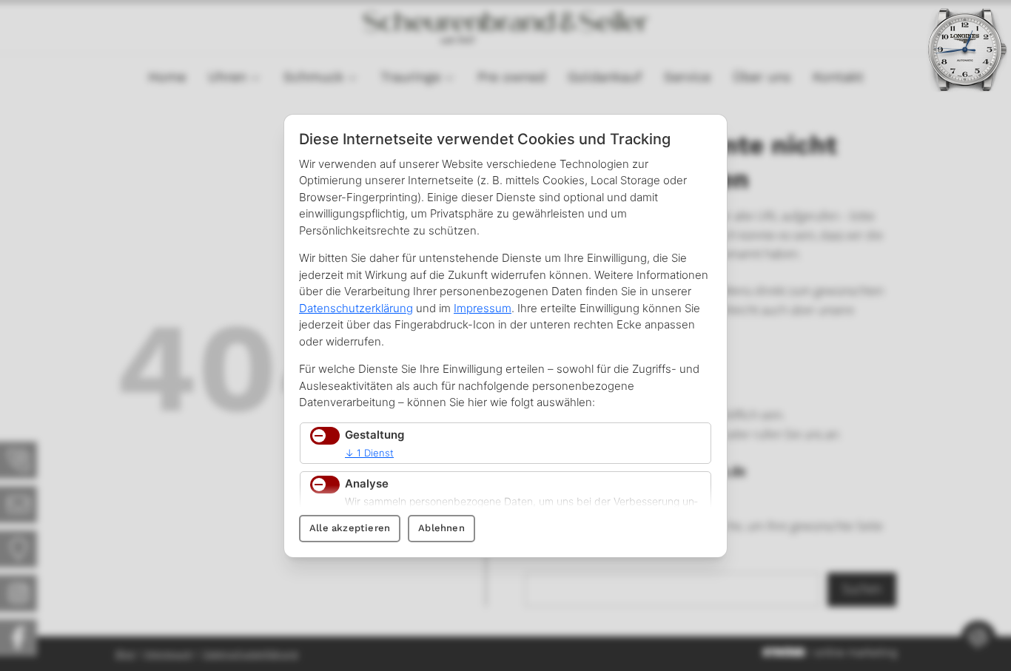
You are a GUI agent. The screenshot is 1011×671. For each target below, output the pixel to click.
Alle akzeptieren (349, 527)
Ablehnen (441, 527)
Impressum (482, 308)
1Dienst (369, 453)
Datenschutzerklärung (356, 308)
